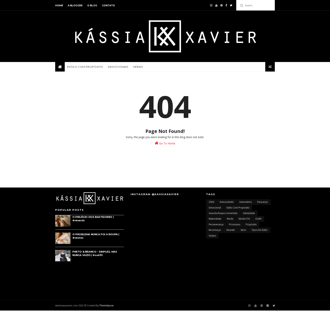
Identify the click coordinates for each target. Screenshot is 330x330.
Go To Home (166, 143)
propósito (251, 224)
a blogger (75, 5)
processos (234, 224)
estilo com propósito (237, 207)
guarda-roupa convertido (223, 213)
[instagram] (211, 5)
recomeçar (215, 230)
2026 (211, 202)
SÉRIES (138, 66)
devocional (215, 207)
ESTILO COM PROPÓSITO (85, 66)
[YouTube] (216, 5)
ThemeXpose (106, 305)
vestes (212, 235)
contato (108, 5)
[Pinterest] (221, 5)
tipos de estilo (260, 230)
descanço (262, 202)
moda (230, 218)
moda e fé (244, 218)
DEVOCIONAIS (118, 66)
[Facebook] (226, 5)
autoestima (245, 202)
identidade (249, 213)
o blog (92, 5)
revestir (230, 230)
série (243, 230)
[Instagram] (249, 305)
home (59, 5)
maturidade (215, 218)
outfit (258, 218)
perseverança (216, 224)
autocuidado (227, 202)
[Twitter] (231, 5)
